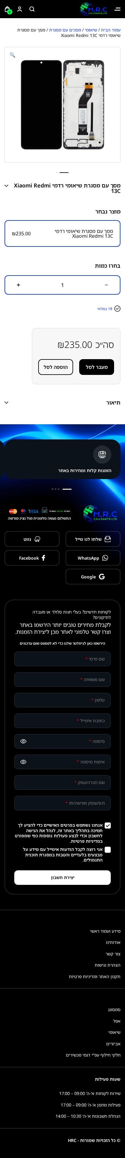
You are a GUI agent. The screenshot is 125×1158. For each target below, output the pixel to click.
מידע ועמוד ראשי (105, 931)
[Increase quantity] (18, 285)
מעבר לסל (97, 367)
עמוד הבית (110, 30)
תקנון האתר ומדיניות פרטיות (94, 976)
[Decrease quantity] (106, 285)
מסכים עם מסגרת (65, 30)
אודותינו (113, 942)
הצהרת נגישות (107, 965)
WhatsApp (88, 558)
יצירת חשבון (62, 877)
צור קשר (113, 954)
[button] (12, 55)
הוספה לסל (56, 367)
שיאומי (91, 30)
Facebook (29, 558)
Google (88, 577)
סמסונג (114, 1009)
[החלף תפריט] (117, 9)
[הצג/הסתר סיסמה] (23, 741)
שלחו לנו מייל (88, 539)
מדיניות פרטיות (85, 841)
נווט (27, 539)
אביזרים (113, 1044)
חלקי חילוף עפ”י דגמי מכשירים (93, 1055)
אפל (116, 1021)
